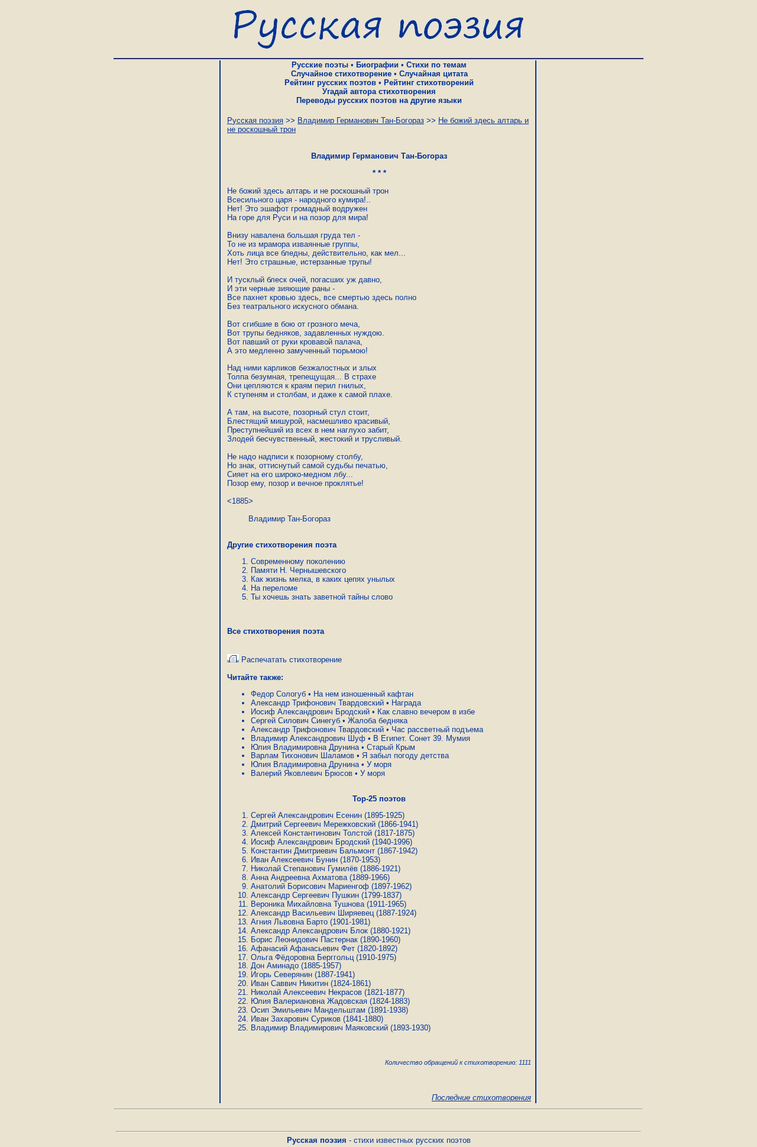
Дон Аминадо (275, 965)
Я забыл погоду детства (405, 755)
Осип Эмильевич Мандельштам (308, 1010)
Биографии (377, 64)
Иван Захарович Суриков (296, 1018)
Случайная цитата (433, 73)
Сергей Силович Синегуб (295, 720)
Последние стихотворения (481, 1097)
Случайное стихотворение (341, 73)
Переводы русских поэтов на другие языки (379, 100)
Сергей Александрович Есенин (306, 815)
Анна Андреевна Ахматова (299, 877)
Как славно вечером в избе (426, 711)
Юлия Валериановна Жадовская (309, 1001)
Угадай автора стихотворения (379, 91)
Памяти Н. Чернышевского (298, 570)
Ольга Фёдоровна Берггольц (302, 957)
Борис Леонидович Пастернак (304, 939)
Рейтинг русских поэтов (330, 82)
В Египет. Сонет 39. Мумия (421, 738)
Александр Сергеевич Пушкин (305, 895)
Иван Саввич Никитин (289, 983)
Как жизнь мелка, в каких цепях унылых (323, 579)
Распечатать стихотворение (290, 659)
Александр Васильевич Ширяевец (312, 912)
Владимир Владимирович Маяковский (319, 1027)
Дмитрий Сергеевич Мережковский (313, 824)
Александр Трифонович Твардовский (317, 702)
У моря (379, 764)
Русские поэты (320, 64)
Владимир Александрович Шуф (308, 738)
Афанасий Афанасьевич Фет (303, 948)
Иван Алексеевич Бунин (294, 859)
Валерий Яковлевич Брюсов (301, 773)
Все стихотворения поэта (275, 631)
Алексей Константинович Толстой (311, 833)
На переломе (274, 588)
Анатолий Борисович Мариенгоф (310, 886)
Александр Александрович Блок (309, 930)
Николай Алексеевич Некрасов (306, 992)
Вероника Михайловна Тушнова (307, 904)
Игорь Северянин (281, 974)
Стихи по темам (436, 64)
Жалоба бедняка (377, 720)
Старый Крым (391, 747)
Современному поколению (298, 561)
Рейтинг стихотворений (429, 82)
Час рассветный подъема (437, 729)
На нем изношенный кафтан (363, 694)
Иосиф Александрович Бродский (310, 711)
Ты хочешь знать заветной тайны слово (322, 596)
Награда (406, 702)
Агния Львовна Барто (289, 921)
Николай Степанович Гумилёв (304, 868)
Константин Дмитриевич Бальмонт (313, 850)
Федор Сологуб (278, 694)
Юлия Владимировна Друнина (305, 747)
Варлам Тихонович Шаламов (302, 755)
